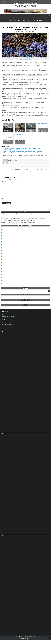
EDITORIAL (9, 18)
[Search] (49, 15)
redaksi (17, 31)
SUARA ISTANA (15, 18)
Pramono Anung (31, 155)
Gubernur (20, 61)
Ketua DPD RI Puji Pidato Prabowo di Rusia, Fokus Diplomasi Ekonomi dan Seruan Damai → (30, 169)
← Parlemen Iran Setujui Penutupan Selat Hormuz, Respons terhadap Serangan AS (18, 171)
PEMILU (29, 20)
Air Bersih (9, 155)
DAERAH (10, 20)
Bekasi (40, 82)
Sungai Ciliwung (44, 155)
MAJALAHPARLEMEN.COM (25, 6)
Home (4, 18)
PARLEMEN (22, 18)
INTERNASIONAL (39, 20)
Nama (3, 196)
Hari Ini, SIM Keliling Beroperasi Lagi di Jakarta (14, 149)
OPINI (34, 20)
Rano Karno (37, 155)
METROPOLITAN (39, 18)
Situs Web (4, 200)
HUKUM (19, 20)
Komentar (4, 181)
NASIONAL (46, 18)
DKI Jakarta (13, 155)
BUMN (34, 18)
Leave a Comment (32, 31)
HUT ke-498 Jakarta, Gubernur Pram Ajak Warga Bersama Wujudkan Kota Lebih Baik (25, 28)
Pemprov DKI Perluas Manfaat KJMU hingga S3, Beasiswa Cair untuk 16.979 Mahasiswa (23, 151)
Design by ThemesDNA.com (25, 638)
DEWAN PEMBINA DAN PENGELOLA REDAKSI (30, 3)
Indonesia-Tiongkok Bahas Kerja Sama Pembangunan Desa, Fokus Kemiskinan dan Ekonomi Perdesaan (23, 218)
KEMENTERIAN (28, 18)
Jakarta (4, 61)
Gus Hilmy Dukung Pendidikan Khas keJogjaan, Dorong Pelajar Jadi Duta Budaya (18, 216)
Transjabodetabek (6, 156)
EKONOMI (24, 20)
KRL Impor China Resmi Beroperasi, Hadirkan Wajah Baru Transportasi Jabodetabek (22, 152)
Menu (4, 1)
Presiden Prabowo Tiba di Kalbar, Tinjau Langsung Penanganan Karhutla (16, 213)
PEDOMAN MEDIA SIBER (17, 3)
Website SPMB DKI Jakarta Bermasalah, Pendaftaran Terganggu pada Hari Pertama (22, 148)
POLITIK (15, 20)
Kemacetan (25, 155)
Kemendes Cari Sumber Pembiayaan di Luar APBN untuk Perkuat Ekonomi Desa (18, 220)
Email (3, 198)
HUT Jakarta (19, 155)
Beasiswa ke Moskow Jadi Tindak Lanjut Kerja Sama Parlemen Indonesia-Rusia (18, 222)
